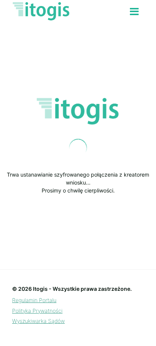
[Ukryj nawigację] (134, 11)
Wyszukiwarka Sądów (38, 321)
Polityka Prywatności (37, 310)
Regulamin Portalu (34, 300)
